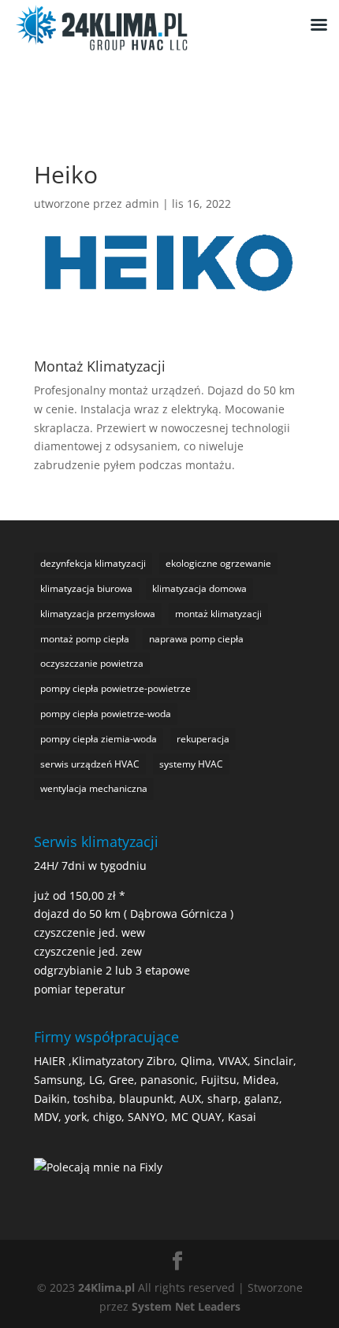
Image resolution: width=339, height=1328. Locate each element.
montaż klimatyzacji (218, 613)
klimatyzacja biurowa (86, 588)
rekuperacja (203, 738)
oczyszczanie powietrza (91, 663)
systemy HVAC (191, 764)
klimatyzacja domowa (199, 588)
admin (142, 203)
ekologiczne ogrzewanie (218, 563)
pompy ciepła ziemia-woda (98, 738)
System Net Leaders (186, 1306)
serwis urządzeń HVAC (90, 764)
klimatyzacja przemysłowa (97, 613)
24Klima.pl (106, 1287)
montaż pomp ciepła (84, 639)
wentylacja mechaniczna (93, 788)
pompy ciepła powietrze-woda (105, 713)
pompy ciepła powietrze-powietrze (115, 688)
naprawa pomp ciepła (196, 639)
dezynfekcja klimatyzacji (93, 563)
